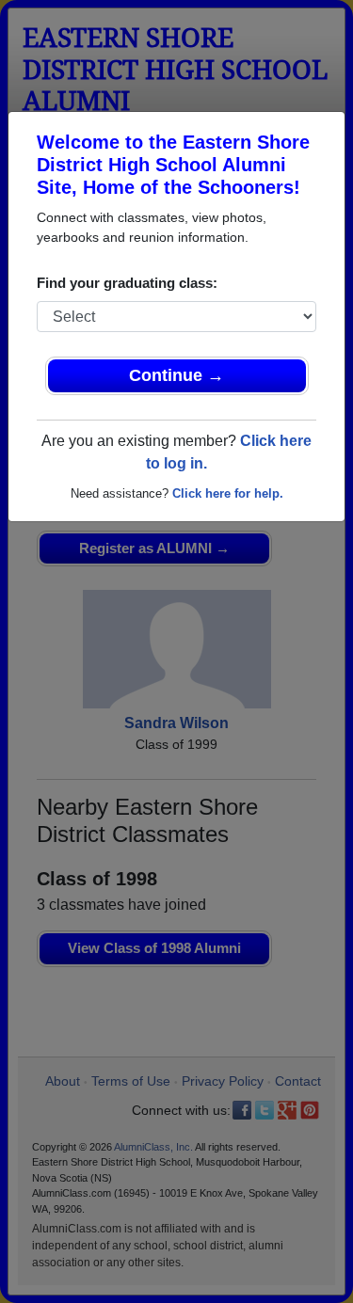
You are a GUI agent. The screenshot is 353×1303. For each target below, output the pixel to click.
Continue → (176, 375)
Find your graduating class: (127, 283)
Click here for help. (227, 493)
